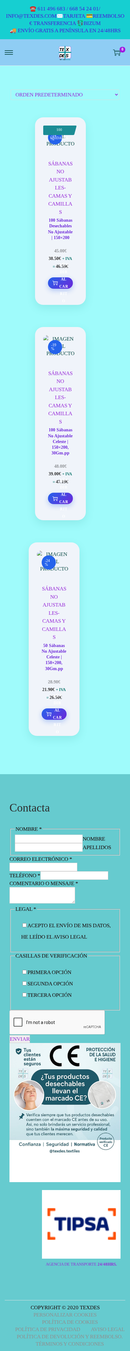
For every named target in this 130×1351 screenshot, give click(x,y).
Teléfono (24, 876)
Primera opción (49, 972)
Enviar (20, 1039)
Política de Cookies (70, 1322)
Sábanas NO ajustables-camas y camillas (60, 188)
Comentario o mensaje (43, 883)
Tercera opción (49, 995)
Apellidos (97, 847)
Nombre (94, 839)
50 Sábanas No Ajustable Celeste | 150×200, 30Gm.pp (54, 657)
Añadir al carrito (63, 283)
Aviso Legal (108, 1329)
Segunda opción (50, 984)
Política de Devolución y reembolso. (70, 1337)
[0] (117, 52)
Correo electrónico (40, 859)
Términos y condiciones (70, 1344)
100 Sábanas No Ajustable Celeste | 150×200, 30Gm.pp (60, 441)
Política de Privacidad (47, 1329)
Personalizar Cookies (65, 1315)
